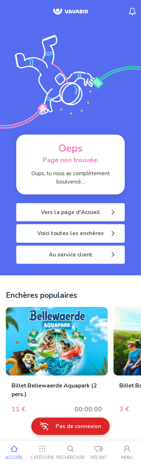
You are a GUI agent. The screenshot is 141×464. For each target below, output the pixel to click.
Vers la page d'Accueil (70, 212)
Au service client (71, 254)
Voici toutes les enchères (70, 233)
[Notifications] (132, 11)
